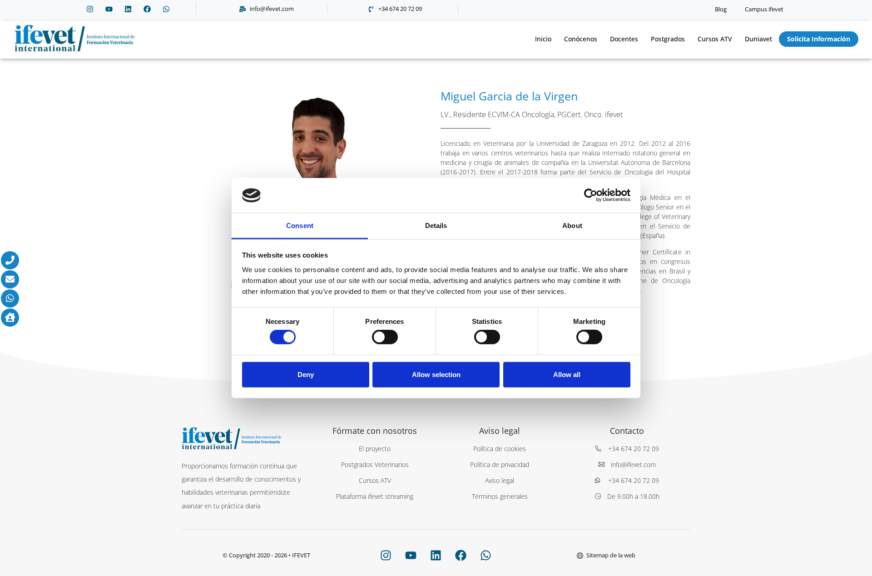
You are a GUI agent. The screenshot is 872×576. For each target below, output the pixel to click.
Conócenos (580, 39)
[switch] (385, 337)
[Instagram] (90, 9)
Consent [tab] (299, 225)
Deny (305, 374)
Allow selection (436, 374)
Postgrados (668, 39)
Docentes (624, 39)
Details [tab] (436, 225)
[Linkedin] (128, 9)
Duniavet (758, 39)
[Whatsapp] (166, 9)
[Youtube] (109, 9)
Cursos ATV (715, 39)
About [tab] (572, 225)
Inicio (543, 39)
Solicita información (818, 39)
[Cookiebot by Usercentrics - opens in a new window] (590, 195)
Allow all (566, 374)
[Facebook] (147, 9)
